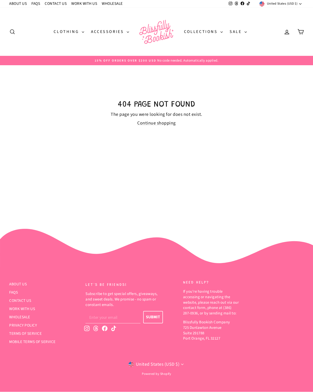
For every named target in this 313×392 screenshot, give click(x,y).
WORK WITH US (84, 3)
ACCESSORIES (108, 32)
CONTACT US (56, 3)
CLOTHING (67, 32)
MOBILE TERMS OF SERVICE (32, 342)
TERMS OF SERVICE (25, 333)
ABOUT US (18, 3)
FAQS (35, 3)
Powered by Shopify (156, 374)
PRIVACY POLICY (23, 325)
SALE (236, 32)
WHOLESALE (112, 3)
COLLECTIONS (201, 32)
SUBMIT (153, 317)
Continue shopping (156, 123)
